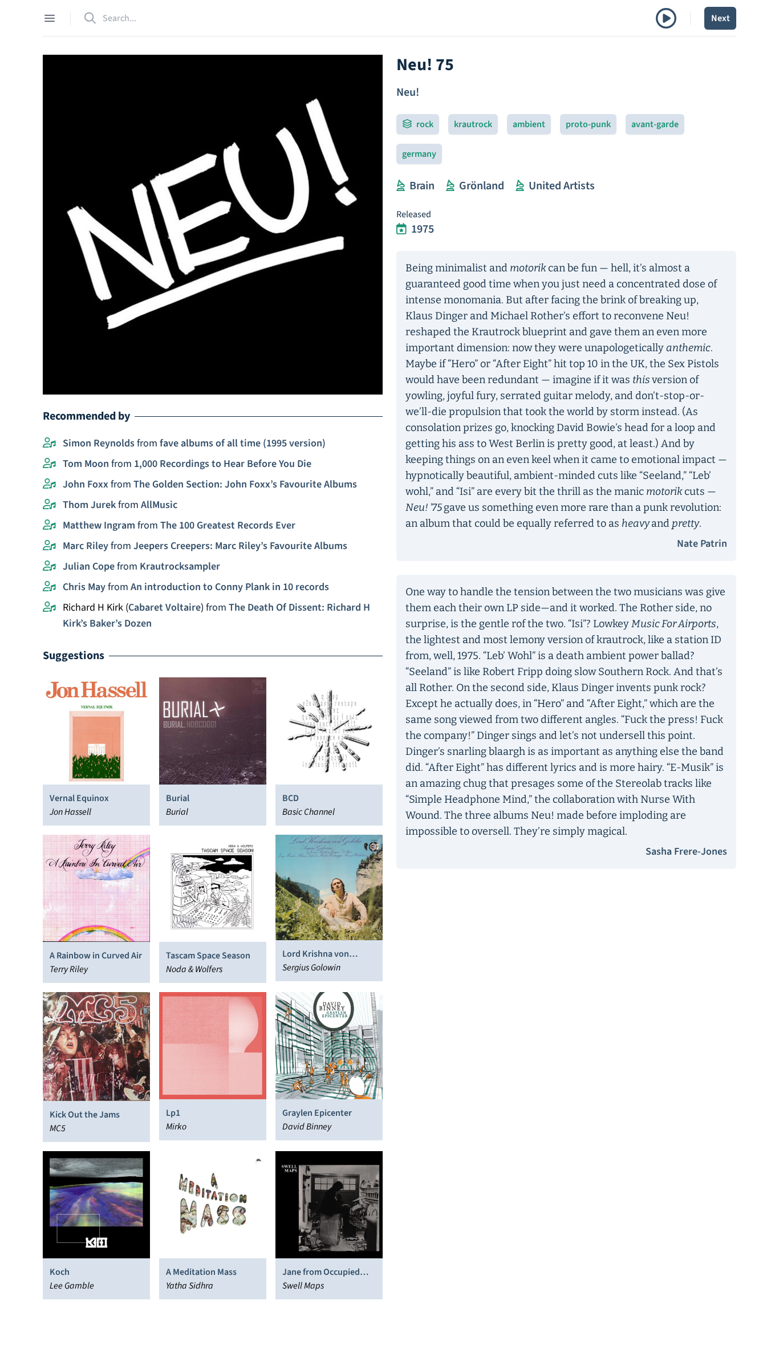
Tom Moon (86, 464)
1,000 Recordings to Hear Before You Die (222, 464)
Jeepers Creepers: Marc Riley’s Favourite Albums (240, 546)
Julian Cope (89, 566)
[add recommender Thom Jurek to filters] (49, 505)
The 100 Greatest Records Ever (227, 525)
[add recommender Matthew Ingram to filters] (49, 526)
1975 (422, 229)
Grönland (481, 186)
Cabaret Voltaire (164, 607)
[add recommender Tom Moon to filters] (49, 464)
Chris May (84, 587)
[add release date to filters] (401, 229)
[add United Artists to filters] (520, 186)
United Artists (562, 186)
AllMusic (159, 505)
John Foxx (85, 484)
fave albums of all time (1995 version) (243, 443)
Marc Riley (85, 546)
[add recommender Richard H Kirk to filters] (49, 608)
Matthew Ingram (99, 525)
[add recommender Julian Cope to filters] (49, 567)
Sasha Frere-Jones (686, 851)
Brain (422, 186)
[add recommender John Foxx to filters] (49, 485)
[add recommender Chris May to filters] (49, 587)
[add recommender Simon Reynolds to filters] (49, 444)
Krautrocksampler (180, 566)
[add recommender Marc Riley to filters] (49, 546)
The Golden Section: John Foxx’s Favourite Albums (245, 484)
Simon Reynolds (99, 443)
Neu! (407, 92)
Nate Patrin (702, 544)
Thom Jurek (89, 505)
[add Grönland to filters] (450, 186)
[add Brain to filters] (400, 186)
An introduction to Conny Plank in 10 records (230, 587)
